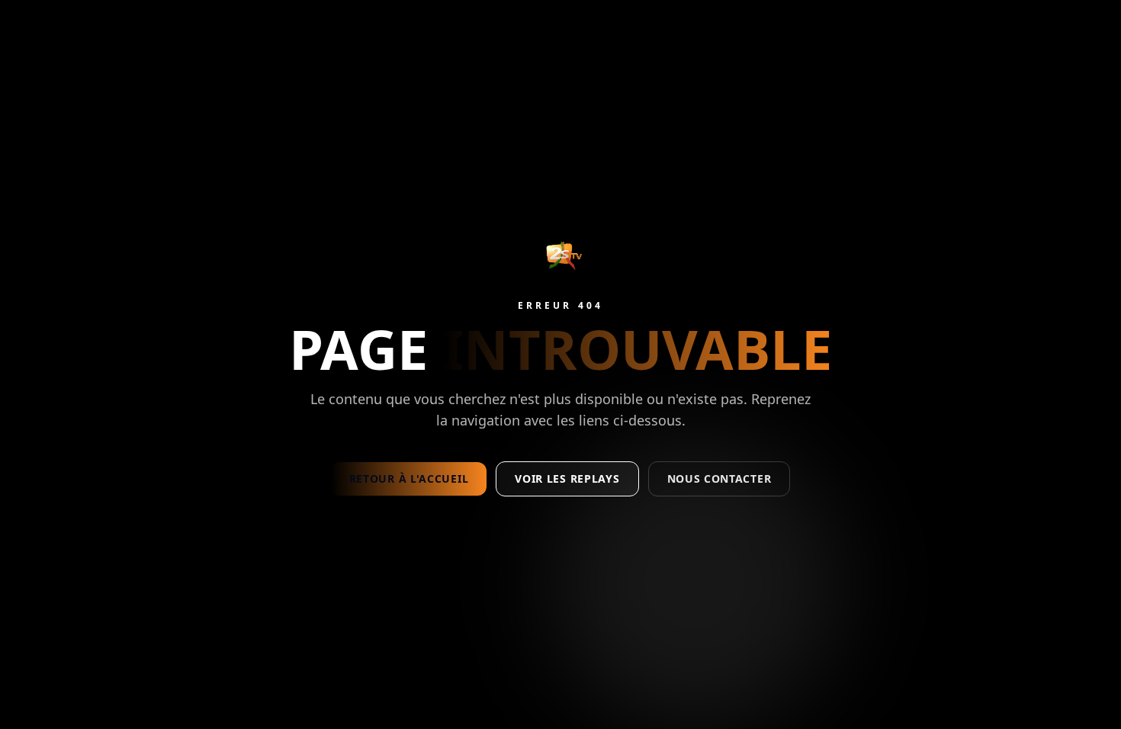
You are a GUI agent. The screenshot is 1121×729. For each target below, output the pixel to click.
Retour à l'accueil (409, 478)
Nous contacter (719, 478)
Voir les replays (567, 478)
